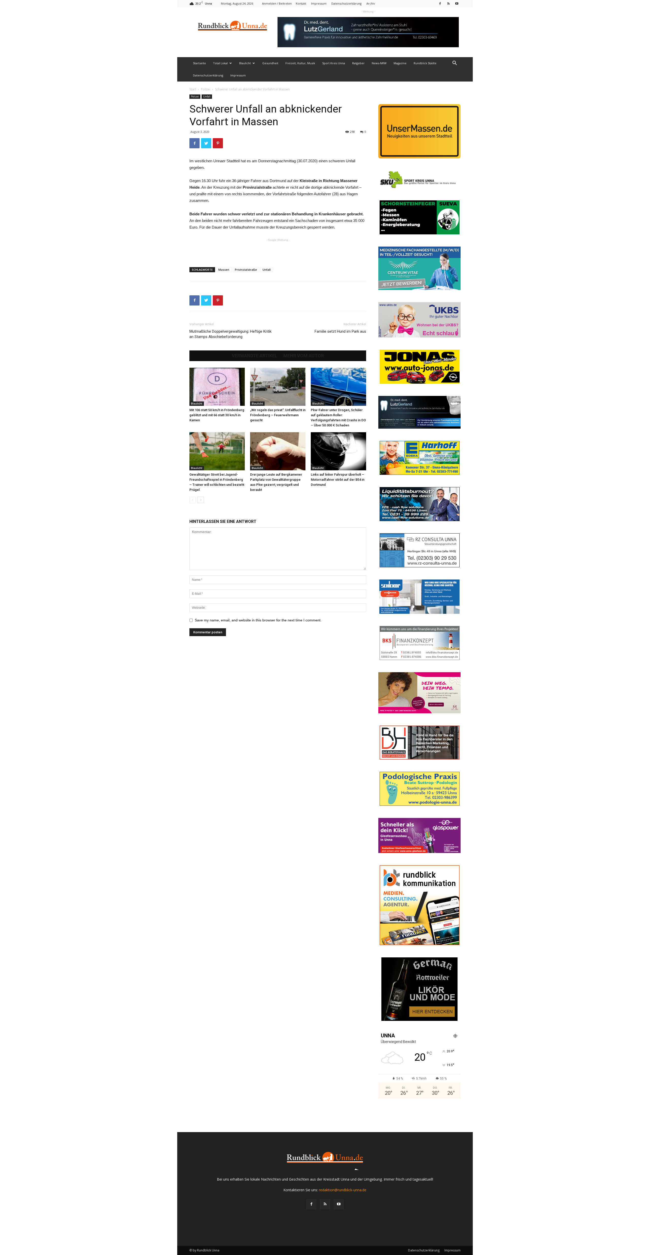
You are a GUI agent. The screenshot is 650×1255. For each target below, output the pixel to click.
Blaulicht (245, 63)
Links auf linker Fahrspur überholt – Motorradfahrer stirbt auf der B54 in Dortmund (337, 480)
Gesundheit (270, 63)
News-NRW (379, 63)
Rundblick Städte (425, 63)
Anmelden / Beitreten (277, 3)
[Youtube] (457, 3)
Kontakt (301, 3)
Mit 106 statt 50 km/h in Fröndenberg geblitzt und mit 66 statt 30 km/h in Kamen (216, 415)
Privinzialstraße (246, 269)
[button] (454, 63)
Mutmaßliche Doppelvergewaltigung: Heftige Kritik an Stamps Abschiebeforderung (230, 334)
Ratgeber (358, 63)
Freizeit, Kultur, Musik (300, 63)
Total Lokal (220, 63)
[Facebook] (440, 3)
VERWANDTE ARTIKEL (254, 355)
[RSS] (448, 3)
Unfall (206, 96)
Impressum (319, 3)
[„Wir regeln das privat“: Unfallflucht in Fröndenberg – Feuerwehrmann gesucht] (277, 387)
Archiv (370, 3)
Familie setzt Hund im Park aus (340, 331)
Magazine (400, 63)
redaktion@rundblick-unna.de (342, 1189)
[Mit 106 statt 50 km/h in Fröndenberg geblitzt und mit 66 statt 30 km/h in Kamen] (217, 387)
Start (192, 89)
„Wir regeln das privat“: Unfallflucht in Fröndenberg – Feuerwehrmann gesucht (277, 415)
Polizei (205, 89)
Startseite (199, 63)
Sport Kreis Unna (333, 63)
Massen (223, 269)
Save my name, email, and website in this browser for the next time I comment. (258, 620)
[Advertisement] (277, 250)
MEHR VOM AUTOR (303, 355)
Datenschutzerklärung (346, 3)
